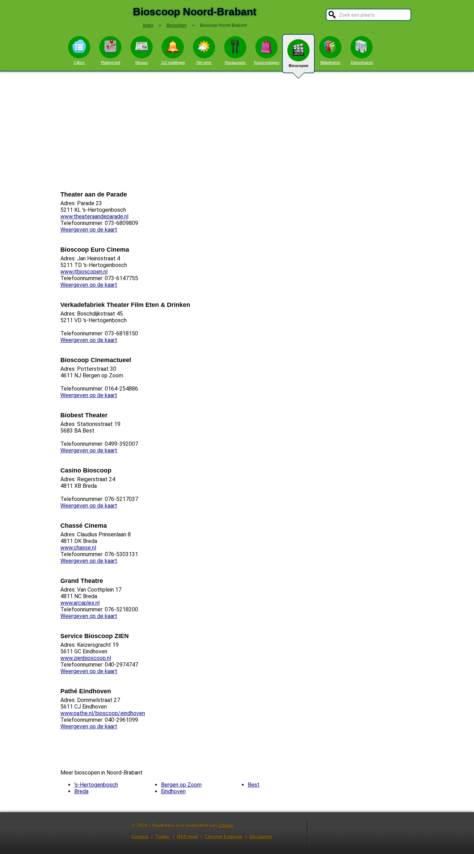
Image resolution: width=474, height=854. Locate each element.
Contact (140, 836)
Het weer (204, 62)
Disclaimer (260, 836)
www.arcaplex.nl (80, 603)
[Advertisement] (237, 131)
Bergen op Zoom (181, 784)
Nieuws (141, 62)
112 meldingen (173, 62)
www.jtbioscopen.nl (84, 271)
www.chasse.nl (78, 547)
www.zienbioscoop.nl (85, 658)
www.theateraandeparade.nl (94, 216)
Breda (81, 791)
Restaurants (235, 62)
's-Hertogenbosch (96, 784)
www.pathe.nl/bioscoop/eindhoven (102, 713)
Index (148, 25)
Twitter (162, 836)
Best (254, 784)
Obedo (226, 825)
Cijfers (79, 62)
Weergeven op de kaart (88, 229)
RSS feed (187, 836)
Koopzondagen (266, 62)
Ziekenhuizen (361, 62)
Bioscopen (298, 66)
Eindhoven (173, 791)
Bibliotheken (330, 62)
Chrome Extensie (224, 836)
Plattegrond (110, 62)
